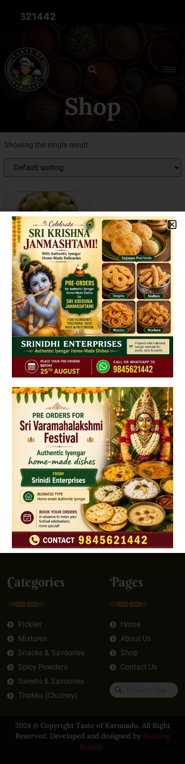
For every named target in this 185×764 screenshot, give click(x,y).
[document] (92, 382)
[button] (172, 224)
